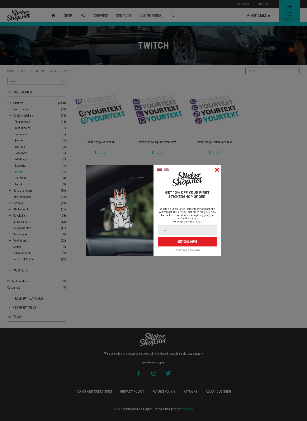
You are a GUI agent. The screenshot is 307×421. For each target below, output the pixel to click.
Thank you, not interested (187, 250)
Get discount (187, 242)
